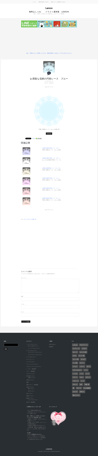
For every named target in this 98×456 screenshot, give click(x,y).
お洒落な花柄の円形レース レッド (50, 188)
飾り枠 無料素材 (49, 83)
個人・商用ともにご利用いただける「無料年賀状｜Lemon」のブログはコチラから (49, 53)
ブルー (25, 219)
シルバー (82, 366)
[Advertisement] (49, 39)
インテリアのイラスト (31, 344)
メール (22, 304)
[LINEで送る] (38, 138)
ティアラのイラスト (31, 357)
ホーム (34, 2)
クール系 (75, 363)
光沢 (81, 384)
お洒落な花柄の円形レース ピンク (50, 178)
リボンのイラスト (30, 373)
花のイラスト (29, 393)
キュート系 (75, 359)
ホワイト (88, 377)
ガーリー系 (81, 355)
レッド (82, 381)
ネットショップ (30, 359)
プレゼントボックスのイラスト (33, 366)
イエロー (84, 348)
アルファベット (83, 345)
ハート (85, 370)
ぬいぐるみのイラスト (33, 346)
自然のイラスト (30, 387)
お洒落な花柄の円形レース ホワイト (51, 158)
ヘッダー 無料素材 (31, 369)
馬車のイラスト (32, 377)
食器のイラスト (30, 395)
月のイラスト (31, 391)
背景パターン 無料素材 (32, 384)
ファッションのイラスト (32, 364)
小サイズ (75, 391)
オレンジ (75, 352)
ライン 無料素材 (30, 371)
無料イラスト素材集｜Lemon (58, 2)
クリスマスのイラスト (31, 350)
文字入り (82, 391)
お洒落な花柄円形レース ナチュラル (51, 168)
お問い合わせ (52, 344)
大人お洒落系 (87, 388)
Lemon (49, 449)
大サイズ (79, 388)
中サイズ (29, 219)
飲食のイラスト (30, 398)
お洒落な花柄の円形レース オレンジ (51, 198)
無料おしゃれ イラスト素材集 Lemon (49, 11)
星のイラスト (31, 388)
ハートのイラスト (30, 361)
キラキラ (83, 359)
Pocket (33, 138)
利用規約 (51, 346)
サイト (22, 312)
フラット (75, 377)
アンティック (76, 348)
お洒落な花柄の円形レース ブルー (49, 78)
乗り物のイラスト (30, 376)
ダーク (88, 366)
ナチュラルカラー (77, 370)
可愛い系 (34, 219)
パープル (75, 373)
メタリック (75, 381)
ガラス (74, 355)
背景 (27, 382)
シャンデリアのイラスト (34, 348)
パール (81, 373)
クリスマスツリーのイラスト (35, 352)
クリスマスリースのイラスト (35, 354)
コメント (23, 278)
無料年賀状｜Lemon (43, 2)
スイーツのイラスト (33, 399)
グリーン (82, 363)
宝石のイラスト (30, 380)
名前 (22, 296)
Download (49, 133)
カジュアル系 (83, 352)
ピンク (87, 373)
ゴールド (75, 366)
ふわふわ (75, 345)
